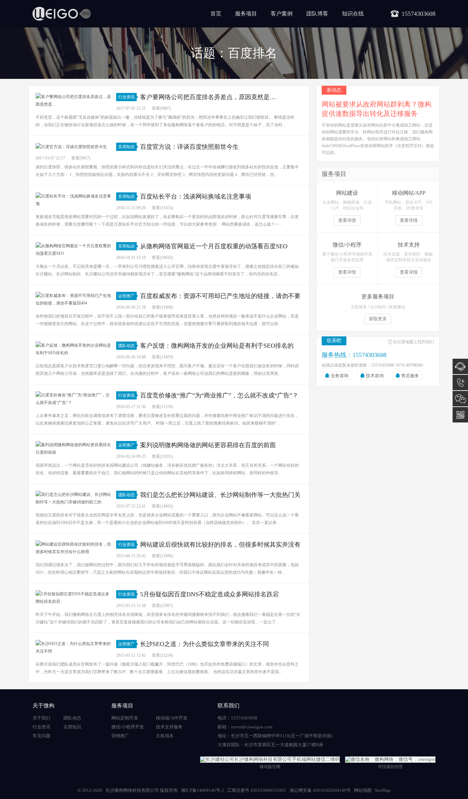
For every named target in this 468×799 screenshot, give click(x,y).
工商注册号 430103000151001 (256, 790)
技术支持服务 (169, 726)
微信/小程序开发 (127, 726)
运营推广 (126, 296)
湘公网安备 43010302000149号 (320, 790)
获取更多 (378, 318)
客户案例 (282, 13)
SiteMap (383, 790)
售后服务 (410, 375)
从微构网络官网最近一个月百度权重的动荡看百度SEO (213, 246)
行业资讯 (126, 97)
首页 (215, 13)
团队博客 (317, 13)
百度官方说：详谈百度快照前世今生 (189, 146)
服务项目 (246, 13)
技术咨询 (375, 375)
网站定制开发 (124, 717)
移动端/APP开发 (171, 717)
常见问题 (41, 735)
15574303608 (460, 382)
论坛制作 (378, 307)
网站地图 (363, 790)
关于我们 (41, 717)
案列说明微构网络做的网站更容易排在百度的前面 (208, 445)
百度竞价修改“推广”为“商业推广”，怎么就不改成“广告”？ (219, 395)
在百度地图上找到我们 (413, 341)
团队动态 (126, 345)
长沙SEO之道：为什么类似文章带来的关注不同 (204, 644)
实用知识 (126, 146)
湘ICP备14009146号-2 (202, 790)
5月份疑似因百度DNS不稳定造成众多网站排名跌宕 (209, 594)
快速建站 (397, 307)
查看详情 (347, 220)
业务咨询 (339, 375)
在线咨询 (460, 366)
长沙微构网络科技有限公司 (132, 790)
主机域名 (358, 307)
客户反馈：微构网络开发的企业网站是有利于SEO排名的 (217, 345)
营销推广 (120, 735)
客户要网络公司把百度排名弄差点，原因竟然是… (208, 97)
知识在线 (353, 13)
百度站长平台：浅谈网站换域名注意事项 (195, 196)
